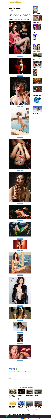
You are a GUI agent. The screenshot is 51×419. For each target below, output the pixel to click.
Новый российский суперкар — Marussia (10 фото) (37, 67)
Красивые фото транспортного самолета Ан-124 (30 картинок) (29, 407)
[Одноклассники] (11, 369)
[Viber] (14, 369)
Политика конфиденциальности (26, 414)
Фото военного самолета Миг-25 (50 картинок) (37, 395)
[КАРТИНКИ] (35, 12)
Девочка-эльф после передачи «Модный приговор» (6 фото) (37, 32)
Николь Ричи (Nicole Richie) (37, 76)
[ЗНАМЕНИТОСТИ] (37, 56)
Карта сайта (33, 414)
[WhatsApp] (16, 369)
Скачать (20, 56)
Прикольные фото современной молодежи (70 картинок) (29, 395)
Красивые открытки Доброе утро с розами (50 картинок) (37, 93)
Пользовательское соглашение (17, 414)
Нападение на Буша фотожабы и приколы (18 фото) (36, 59)
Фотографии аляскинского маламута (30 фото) (37, 113)
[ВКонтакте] (10, 369)
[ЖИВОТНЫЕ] (37, 111)
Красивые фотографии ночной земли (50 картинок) (21, 395)
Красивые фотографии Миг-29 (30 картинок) (38, 407)
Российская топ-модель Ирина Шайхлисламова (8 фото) (36, 42)
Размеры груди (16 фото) (36, 13)
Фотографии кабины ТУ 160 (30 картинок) (12, 395)
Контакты (10, 414)
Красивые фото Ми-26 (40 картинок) (21, 407)
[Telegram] (13, 369)
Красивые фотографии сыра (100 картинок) (12, 407)
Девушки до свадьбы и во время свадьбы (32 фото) (36, 51)
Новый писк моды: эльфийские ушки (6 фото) (36, 22)
